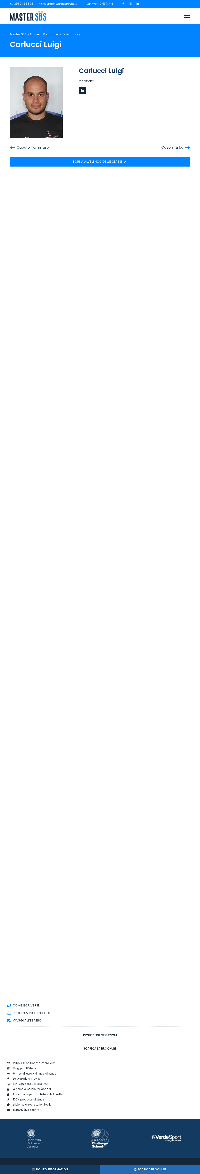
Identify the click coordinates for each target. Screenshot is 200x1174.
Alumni (35, 34)
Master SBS (18, 34)
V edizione (50, 34)
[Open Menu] (187, 16)
